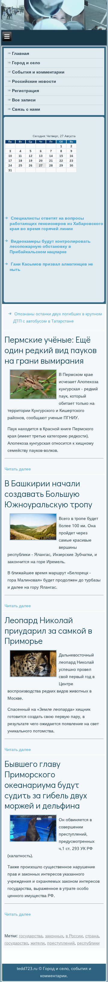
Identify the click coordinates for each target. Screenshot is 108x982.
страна (92, 936)
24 (10, 165)
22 (61, 160)
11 (20, 156)
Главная (20, 53)
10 (10, 156)
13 (41, 156)
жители (38, 943)
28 (51, 165)
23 (71, 160)
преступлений (61, 943)
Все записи (24, 100)
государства (31, 936)
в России (74, 936)
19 (30, 160)
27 (41, 165)
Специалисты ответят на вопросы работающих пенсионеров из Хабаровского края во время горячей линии (56, 224)
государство (16, 943)
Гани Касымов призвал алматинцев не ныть (51, 267)
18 (20, 160)
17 (10, 160)
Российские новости (34, 81)
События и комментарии (38, 72)
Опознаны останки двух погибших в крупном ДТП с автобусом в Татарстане (57, 318)
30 (71, 165)
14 (51, 156)
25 (20, 165)
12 (30, 156)
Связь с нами (26, 109)
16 (71, 156)
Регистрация (25, 91)
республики (88, 943)
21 (51, 160)
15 (61, 156)
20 (41, 160)
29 (61, 165)
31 (10, 170)
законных (54, 936)
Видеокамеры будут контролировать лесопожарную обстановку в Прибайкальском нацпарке (50, 247)
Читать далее (17, 469)
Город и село (26, 63)
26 (30, 165)
